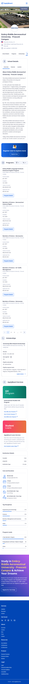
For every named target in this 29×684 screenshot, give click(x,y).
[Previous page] (4, 332)
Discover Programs (5, 654)
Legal (2, 665)
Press (2, 634)
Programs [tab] (14, 53)
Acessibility (3, 671)
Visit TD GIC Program (9, 414)
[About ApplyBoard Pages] (26, 3)
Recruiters (3, 611)
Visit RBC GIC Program (10, 411)
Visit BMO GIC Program (10, 416)
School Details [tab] (5, 53)
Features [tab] (13, 67)
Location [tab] (19, 67)
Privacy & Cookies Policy (6, 667)
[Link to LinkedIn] (2, 620)
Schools (3, 613)
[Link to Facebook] (5, 620)
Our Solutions (4, 643)
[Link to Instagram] (8, 620)
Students (3, 609)
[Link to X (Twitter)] (11, 620)
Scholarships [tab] (22, 53)
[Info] (11, 357)
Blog (2, 632)
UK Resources (4, 645)
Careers (3, 629)
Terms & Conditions (5, 669)
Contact (3, 636)
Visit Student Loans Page (10, 446)
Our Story (3, 627)
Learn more (20, 374)
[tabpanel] (14, 105)
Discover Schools (5, 656)
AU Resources (4, 647)
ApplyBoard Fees (5, 674)
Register (3, 658)
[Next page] (24, 332)
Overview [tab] (6, 67)
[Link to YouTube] (14, 620)
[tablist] (14, 67)
